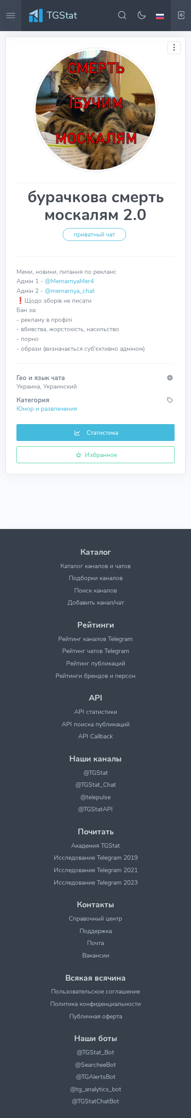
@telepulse (95, 797)
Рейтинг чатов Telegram (95, 650)
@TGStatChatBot (95, 1101)
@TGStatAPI (95, 809)
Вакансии (95, 955)
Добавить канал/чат (96, 602)
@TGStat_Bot (95, 1052)
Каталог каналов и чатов (95, 565)
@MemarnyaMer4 (69, 280)
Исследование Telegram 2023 (96, 882)
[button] (161, 15)
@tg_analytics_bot (95, 1089)
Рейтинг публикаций (95, 663)
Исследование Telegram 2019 (96, 857)
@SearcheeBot (95, 1064)
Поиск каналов (95, 590)
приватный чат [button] (94, 234)
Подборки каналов (96, 577)
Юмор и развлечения (46, 408)
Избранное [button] (100, 454)
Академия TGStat (95, 845)
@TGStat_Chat (96, 784)
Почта (95, 942)
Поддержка (96, 930)
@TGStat (96, 772)
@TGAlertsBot (95, 1076)
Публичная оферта (95, 1016)
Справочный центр (95, 918)
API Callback (95, 736)
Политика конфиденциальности (95, 1003)
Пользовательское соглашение (95, 991)
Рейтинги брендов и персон (95, 675)
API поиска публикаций (96, 724)
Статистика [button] (101, 432)
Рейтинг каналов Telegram (95, 638)
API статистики (95, 711)
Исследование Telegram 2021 (96, 870)
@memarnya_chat (70, 290)
